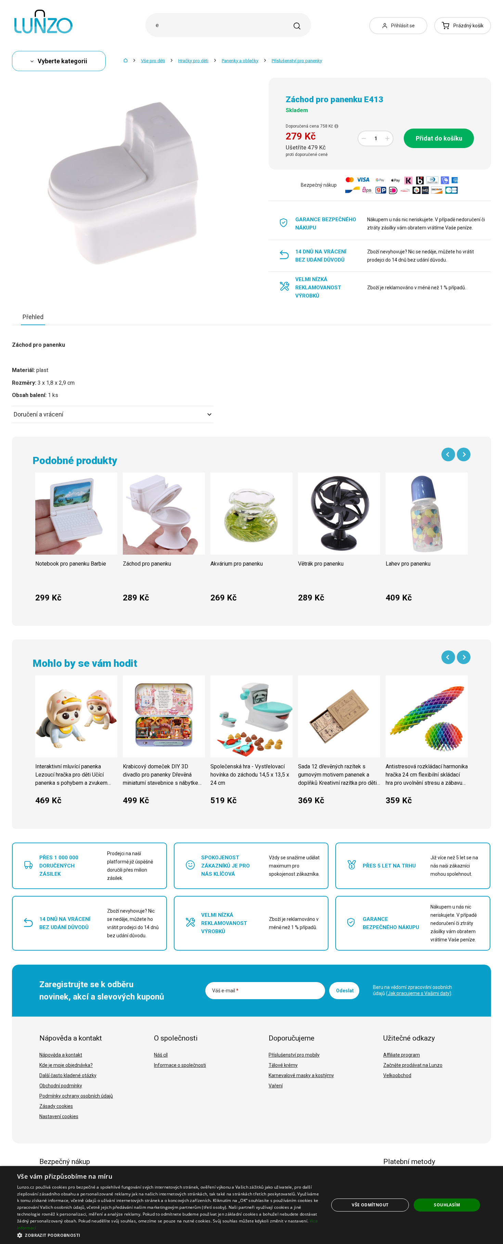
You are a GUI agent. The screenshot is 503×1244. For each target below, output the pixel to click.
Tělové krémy (283, 1065)
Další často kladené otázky (67, 1075)
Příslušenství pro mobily (294, 1055)
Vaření (276, 1085)
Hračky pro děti (193, 60)
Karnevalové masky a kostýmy (301, 1075)
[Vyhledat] (297, 26)
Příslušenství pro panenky (297, 60)
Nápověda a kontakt (60, 1055)
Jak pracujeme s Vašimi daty (419, 993)
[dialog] (251, 1205)
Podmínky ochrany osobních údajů (76, 1096)
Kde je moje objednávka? (66, 1065)
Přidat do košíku (439, 138)
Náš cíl (161, 1055)
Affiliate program (401, 1055)
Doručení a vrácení (38, 414)
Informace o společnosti (180, 1065)
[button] (168, 1235)
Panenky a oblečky (240, 60)
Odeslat (345, 990)
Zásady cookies (56, 1106)
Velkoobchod (397, 1075)
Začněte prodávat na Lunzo (412, 1065)
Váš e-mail (225, 990)
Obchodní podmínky (60, 1085)
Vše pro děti (153, 60)
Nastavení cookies (58, 1116)
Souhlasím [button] (447, 1205)
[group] (76, 541)
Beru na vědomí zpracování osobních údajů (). (412, 990)
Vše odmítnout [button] (370, 1205)
